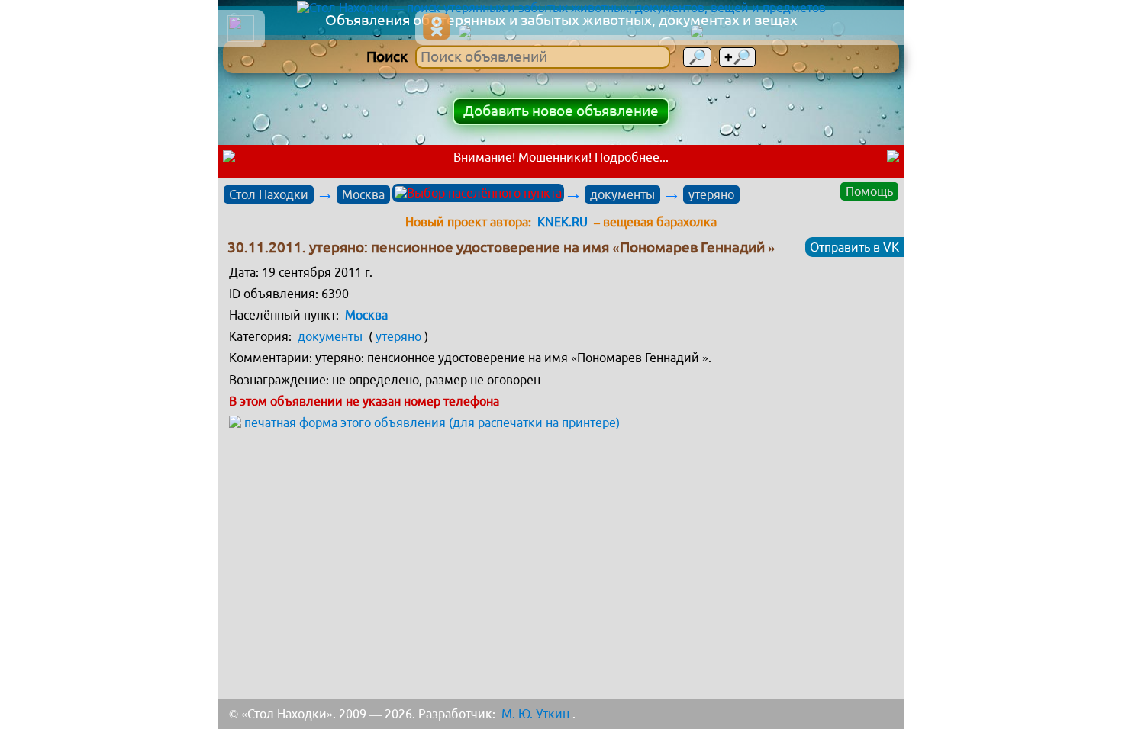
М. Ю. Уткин (535, 714)
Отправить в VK (854, 247)
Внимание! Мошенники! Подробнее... (561, 157)
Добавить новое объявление (561, 111)
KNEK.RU (562, 222)
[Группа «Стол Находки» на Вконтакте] (570, 32)
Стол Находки (268, 194)
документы (622, 194)
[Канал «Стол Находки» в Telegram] (793, 32)
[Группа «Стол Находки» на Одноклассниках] (436, 26)
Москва (363, 194)
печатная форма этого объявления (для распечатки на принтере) (432, 422)
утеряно (711, 194)
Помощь (869, 191)
